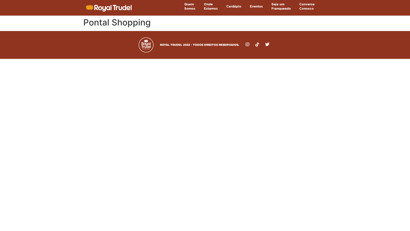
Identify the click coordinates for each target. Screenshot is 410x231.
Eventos (256, 6)
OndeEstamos (211, 6)
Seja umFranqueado (281, 6)
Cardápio (233, 6)
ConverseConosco (307, 6)
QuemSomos (189, 6)
